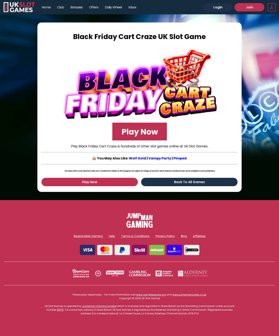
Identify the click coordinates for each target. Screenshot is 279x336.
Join (249, 7)
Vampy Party (159, 158)
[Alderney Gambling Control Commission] (193, 273)
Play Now (89, 182)
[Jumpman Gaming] (139, 226)
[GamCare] (81, 273)
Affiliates (199, 236)
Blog (184, 236)
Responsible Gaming (88, 236)
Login (217, 7)
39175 (60, 309)
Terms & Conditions (135, 236)
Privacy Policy (165, 236)
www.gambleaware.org (151, 294)
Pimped (180, 158)
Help (112, 236)
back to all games (189, 182)
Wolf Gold (137, 158)
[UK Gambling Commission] (139, 273)
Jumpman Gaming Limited (99, 306)
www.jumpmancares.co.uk (189, 294)
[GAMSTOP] (115, 273)
